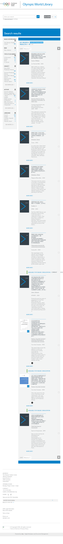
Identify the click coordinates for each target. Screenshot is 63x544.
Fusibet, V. (34, 206)
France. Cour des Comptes (38, 339)
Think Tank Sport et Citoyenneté (36, 426)
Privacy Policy (24, 529)
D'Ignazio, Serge (35, 139)
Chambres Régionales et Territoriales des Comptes (37, 340)
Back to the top (7, 502)
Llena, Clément (35, 292)
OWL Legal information (8, 508)
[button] (10, 43)
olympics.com (6, 518)
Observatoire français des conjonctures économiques (38, 246)
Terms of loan (6, 513)
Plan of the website (7, 510)
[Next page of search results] (49, 39)
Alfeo (22, 534)
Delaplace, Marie (35, 175)
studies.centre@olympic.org (10, 491)
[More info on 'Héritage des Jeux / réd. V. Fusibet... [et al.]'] (24, 206)
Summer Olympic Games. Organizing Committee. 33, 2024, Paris (38, 100)
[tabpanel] (31, 246)
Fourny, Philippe (35, 60)
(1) (9, 124)
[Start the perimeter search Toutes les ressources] (38, 16)
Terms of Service (15, 529)
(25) (9, 84)
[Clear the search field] (36, 16)
